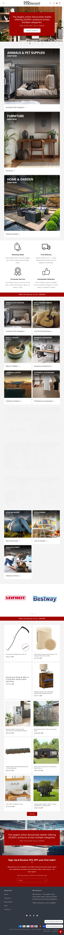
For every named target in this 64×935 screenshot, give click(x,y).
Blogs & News (8, 902)
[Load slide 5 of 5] (35, 43)
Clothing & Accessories (43, 401)
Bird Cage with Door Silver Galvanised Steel (45, 730)
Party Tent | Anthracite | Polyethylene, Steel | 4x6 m (45, 767)
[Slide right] (36, 614)
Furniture (9, 171)
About (6, 905)
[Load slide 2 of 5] (27, 43)
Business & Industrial (42, 366)
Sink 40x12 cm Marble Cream (14, 804)
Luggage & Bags (12, 508)
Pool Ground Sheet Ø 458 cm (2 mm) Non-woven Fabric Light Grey (17, 679)
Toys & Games (39, 541)
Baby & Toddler (12, 366)
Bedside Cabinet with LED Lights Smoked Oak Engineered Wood (43, 692)
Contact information (37, 929)
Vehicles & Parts (12, 576)
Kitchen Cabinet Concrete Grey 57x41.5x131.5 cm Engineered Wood (16, 730)
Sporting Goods (12, 541)
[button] (3, 3)
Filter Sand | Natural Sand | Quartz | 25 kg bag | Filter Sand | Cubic (45, 655)
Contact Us (7, 909)
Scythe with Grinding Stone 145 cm (16, 654)
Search (6, 894)
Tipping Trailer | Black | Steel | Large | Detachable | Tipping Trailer (45, 804)
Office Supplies (40, 508)
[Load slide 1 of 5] (25, 43)
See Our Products (32, 30)
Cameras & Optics (13, 401)
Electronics (10, 438)
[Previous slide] (21, 43)
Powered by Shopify (25, 929)
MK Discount (17, 929)
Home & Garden (12, 234)
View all (32, 814)
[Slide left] (28, 614)
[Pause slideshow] (43, 43)
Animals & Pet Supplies (15, 107)
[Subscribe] (45, 880)
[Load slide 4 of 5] (32, 43)
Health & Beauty (40, 473)
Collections (7, 898)
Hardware (10, 473)
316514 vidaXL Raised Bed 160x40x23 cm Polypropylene (17, 767)
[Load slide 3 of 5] (30, 43)
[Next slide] (39, 43)
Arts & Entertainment (42, 331)
